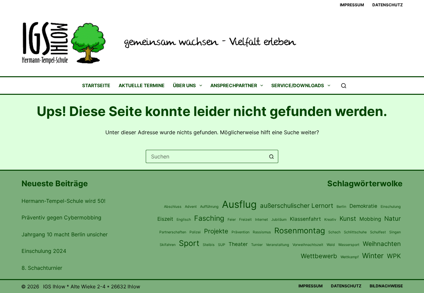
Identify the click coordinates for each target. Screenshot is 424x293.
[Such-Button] (271, 156)
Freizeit (245, 219)
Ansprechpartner (233, 85)
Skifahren (168, 245)
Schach (334, 232)
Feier (232, 219)
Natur (392, 218)
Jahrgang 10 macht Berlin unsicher (65, 234)
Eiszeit (165, 219)
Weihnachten (382, 244)
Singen (395, 232)
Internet (261, 219)
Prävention (240, 232)
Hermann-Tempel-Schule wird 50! (63, 201)
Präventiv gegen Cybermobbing (61, 217)
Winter (373, 255)
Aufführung (209, 207)
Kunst (348, 218)
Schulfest (378, 232)
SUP (221, 245)
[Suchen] (343, 85)
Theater (238, 244)
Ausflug (239, 204)
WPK (394, 256)
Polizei (195, 232)
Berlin (341, 207)
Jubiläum (279, 219)
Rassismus (262, 232)
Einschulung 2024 (44, 251)
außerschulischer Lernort (296, 205)
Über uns (184, 85)
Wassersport (348, 245)
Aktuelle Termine (142, 85)
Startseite (96, 85)
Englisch (184, 219)
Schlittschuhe (355, 232)
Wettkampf (350, 257)
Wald (331, 245)
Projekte (216, 231)
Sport (189, 243)
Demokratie (363, 206)
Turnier (257, 245)
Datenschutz (387, 4)
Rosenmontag (299, 230)
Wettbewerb (319, 256)
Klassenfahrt (305, 219)
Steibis (209, 245)
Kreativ (330, 219)
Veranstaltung (277, 245)
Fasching (209, 218)
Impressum (352, 4)
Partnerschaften (172, 232)
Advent (191, 207)
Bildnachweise (386, 285)
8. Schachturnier (42, 267)
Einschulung (391, 207)
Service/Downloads (297, 85)
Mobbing (370, 219)
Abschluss (173, 207)
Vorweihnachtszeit (307, 245)
